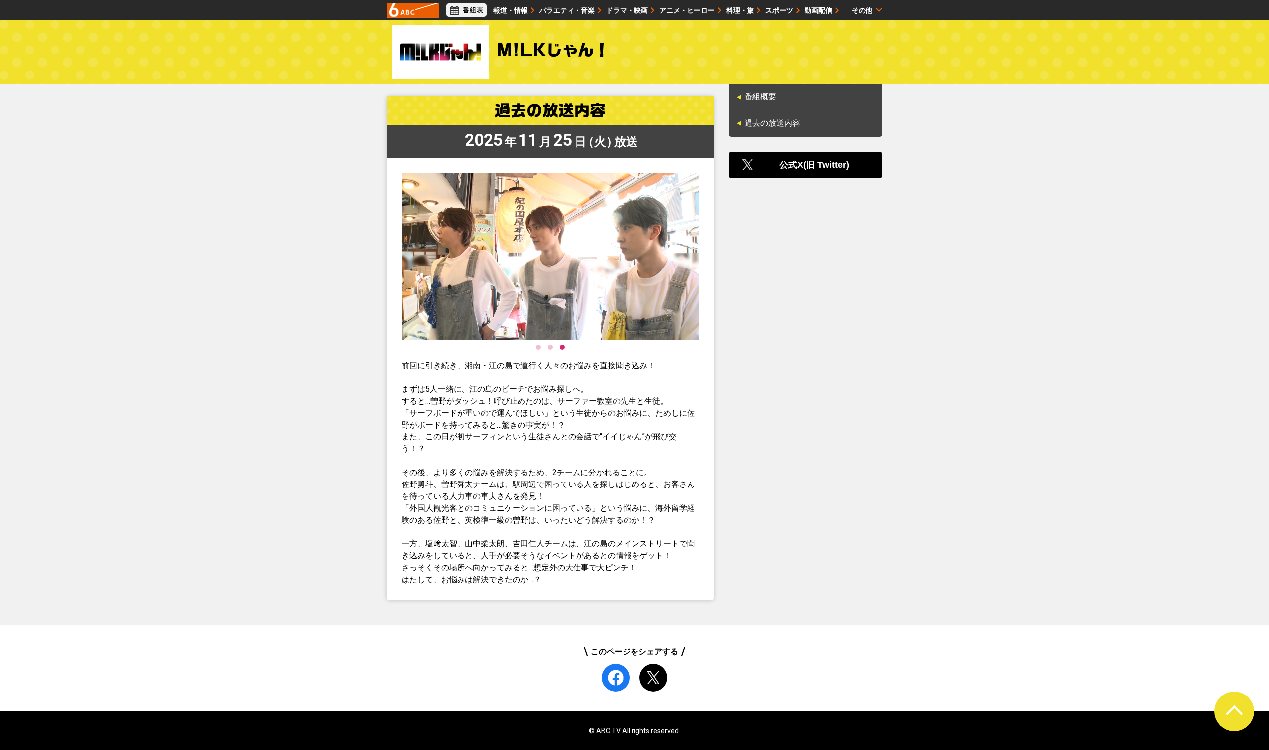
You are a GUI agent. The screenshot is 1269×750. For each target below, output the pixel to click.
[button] (538, 347)
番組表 (473, 10)
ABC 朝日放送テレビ (413, 10)
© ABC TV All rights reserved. (634, 731)
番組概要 (760, 96)
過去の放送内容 (772, 123)
